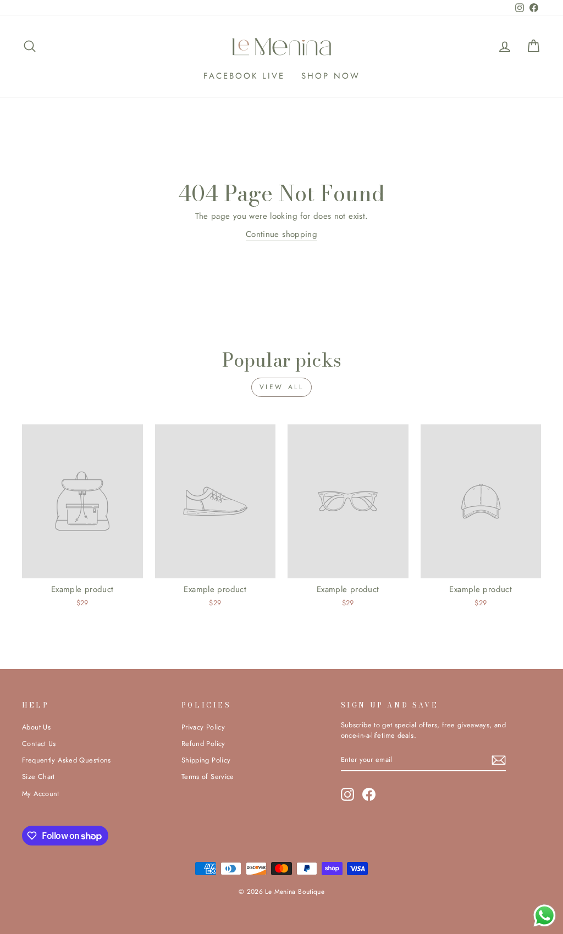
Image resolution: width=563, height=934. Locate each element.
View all (282, 387)
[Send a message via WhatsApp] (545, 916)
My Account (40, 793)
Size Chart (38, 776)
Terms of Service (207, 776)
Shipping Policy (206, 760)
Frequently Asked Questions (66, 760)
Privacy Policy (203, 727)
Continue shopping (281, 234)
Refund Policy (203, 743)
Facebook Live (244, 76)
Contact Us (39, 743)
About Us (36, 727)
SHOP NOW (330, 76)
